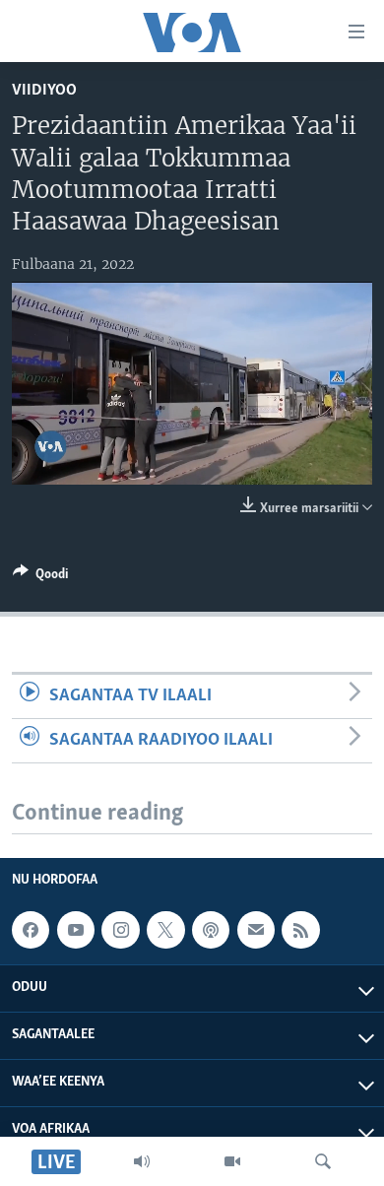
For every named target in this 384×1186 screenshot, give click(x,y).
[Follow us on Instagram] (120, 930)
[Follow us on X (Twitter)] (165, 930)
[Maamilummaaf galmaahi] (256, 930)
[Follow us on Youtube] (76, 930)
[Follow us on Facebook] (30, 930)
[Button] (40, 577)
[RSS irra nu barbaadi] (300, 930)
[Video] (232, 1161)
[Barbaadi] (322, 1161)
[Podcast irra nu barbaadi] (210, 930)
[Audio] (141, 1161)
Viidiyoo (44, 90)
